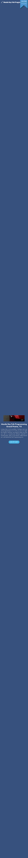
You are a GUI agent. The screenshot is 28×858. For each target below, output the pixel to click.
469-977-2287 (14, 442)
